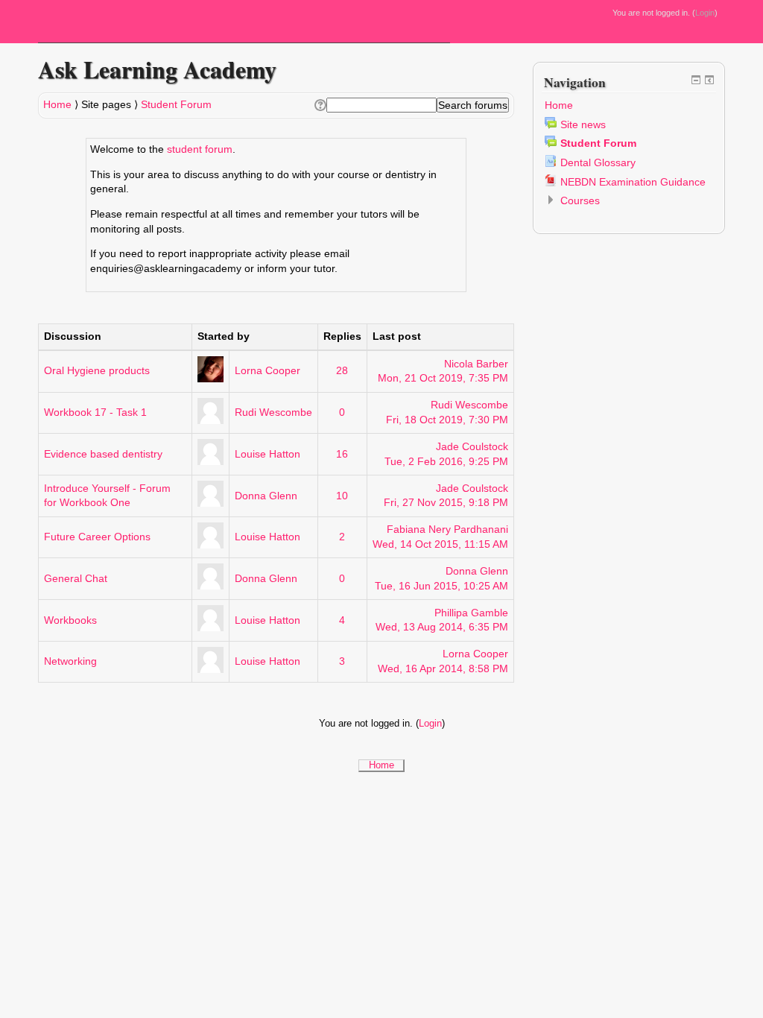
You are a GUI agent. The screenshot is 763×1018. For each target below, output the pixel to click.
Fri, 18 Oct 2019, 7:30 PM (447, 420)
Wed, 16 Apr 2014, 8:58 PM (443, 668)
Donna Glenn (266, 496)
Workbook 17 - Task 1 (95, 412)
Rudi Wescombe (273, 412)
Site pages (106, 104)
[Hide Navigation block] (695, 79)
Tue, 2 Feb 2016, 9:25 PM (446, 461)
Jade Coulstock (472, 446)
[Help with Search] (319, 105)
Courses (580, 200)
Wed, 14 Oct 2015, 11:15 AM (440, 544)
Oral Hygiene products (97, 370)
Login (705, 12)
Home (57, 104)
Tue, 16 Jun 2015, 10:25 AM (441, 586)
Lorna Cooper (267, 370)
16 (342, 454)
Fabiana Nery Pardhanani (447, 529)
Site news (583, 124)
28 (342, 370)
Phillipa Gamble (471, 613)
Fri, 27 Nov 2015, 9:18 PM (446, 502)
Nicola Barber (476, 364)
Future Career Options (97, 537)
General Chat (75, 578)
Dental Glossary (598, 162)
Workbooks (70, 620)
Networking (70, 661)
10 (342, 496)
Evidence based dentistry (103, 454)
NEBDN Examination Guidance (633, 182)
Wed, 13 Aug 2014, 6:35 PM (442, 627)
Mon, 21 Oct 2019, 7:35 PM (443, 378)
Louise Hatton (267, 454)
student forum (199, 149)
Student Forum (176, 104)
